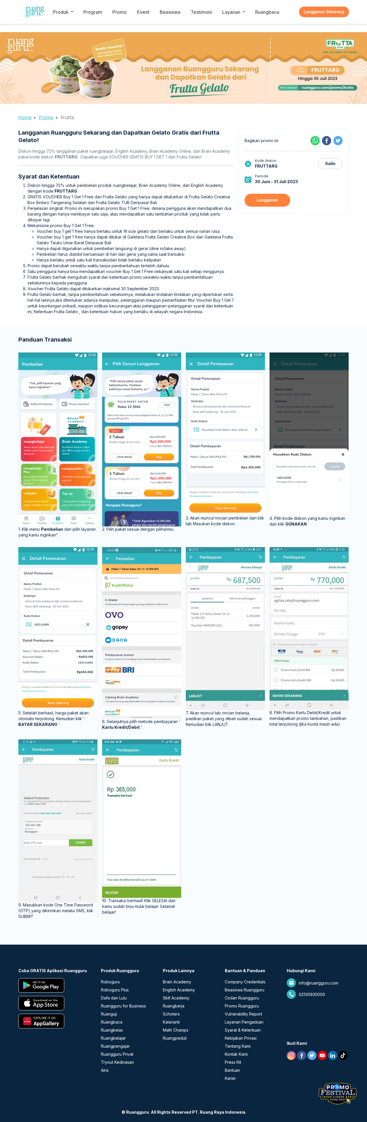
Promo (119, 12)
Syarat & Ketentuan (243, 1030)
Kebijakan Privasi (241, 1038)
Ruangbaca (267, 12)
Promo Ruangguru (242, 1005)
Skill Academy (176, 997)
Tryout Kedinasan (117, 1062)
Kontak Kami (236, 1054)
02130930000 (312, 994)
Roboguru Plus (115, 989)
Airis (105, 1070)
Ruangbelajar (113, 1038)
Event (143, 12)
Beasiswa (170, 12)
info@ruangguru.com (318, 982)
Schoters (171, 1013)
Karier (230, 1078)
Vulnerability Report (243, 1013)
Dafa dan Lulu (114, 997)
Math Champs (175, 1030)
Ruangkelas (112, 1030)
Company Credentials (245, 981)
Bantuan (232, 1070)
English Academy (179, 989)
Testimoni (201, 12)
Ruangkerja (173, 1005)
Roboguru (110, 981)
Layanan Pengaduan (244, 1022)
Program (92, 12)
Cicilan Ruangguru (242, 997)
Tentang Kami (238, 1046)
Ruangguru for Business (123, 1005)
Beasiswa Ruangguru (244, 989)
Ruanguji (109, 1013)
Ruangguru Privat (117, 1054)
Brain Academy (177, 981)
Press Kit (233, 1062)
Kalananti (171, 1022)
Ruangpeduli (175, 1038)
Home (25, 117)
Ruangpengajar (115, 1046)
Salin (330, 163)
